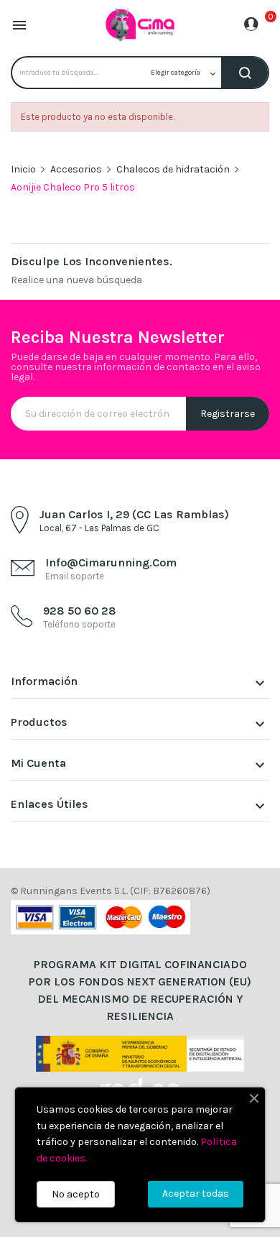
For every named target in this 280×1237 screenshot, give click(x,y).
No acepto (76, 1194)
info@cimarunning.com (111, 562)
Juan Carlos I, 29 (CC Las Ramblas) (134, 514)
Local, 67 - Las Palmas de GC (99, 528)
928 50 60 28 (79, 610)
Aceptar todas (195, 1193)
